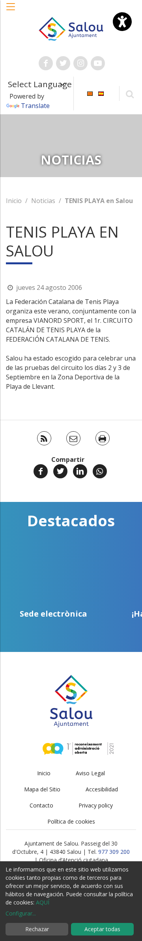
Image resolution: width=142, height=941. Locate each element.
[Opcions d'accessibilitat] (122, 21)
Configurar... (21, 913)
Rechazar (37, 929)
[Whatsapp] (100, 471)
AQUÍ (42, 902)
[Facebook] (41, 471)
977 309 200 (114, 851)
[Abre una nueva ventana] (46, 63)
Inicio (14, 200)
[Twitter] (60, 471)
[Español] (101, 93)
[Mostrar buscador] (129, 93)
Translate (35, 105)
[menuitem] (90, 93)
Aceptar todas (102, 929)
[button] (11, 10)
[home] (71, 28)
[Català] (90, 93)
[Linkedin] (80, 471)
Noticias (43, 200)
